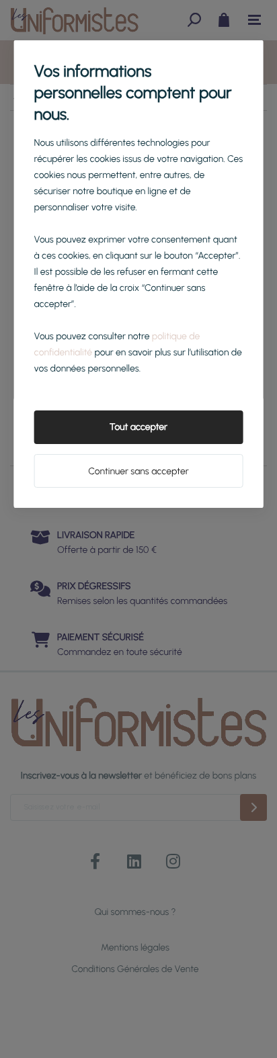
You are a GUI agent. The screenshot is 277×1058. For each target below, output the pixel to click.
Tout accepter (138, 427)
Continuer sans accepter (138, 471)
